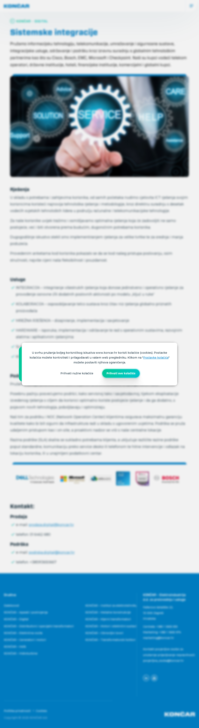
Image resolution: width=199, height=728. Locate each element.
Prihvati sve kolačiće (120, 373)
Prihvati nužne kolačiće (76, 373)
